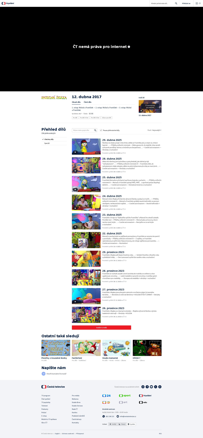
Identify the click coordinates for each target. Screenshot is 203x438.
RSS (160, 434)
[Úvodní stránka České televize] (53, 386)
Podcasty (44, 409)
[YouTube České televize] (151, 386)
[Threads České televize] (160, 386)
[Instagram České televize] (143, 386)
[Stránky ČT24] (106, 396)
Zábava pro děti (106, 117)
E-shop (44, 416)
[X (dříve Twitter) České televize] (155, 386)
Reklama (75, 399)
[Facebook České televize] (147, 386)
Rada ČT (75, 409)
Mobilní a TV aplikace (49, 419)
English (57, 434)
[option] (112, 424)
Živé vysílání (45, 399)
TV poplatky (45, 402)
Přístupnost (80, 434)
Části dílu (87, 102)
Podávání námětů (78, 416)
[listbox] (122, 424)
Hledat (176, 3)
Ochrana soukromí (68, 434)
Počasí (43, 412)
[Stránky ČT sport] (124, 396)
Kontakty (75, 423)
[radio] (54, 139)
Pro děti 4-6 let (84, 117)
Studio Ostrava (77, 406)
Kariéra (74, 412)
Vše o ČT (44, 423)
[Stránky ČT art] (123, 403)
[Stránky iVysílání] (145, 396)
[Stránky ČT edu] (143, 403)
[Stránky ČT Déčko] (106, 403)
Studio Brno (76, 402)
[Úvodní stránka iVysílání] (10, 3)
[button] (150, 107)
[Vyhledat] (95, 130)
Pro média (75, 395)
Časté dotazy (76, 419)
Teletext (44, 406)
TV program (45, 395)
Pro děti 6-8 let (95, 117)
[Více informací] (129, 47)
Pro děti (75, 117)
